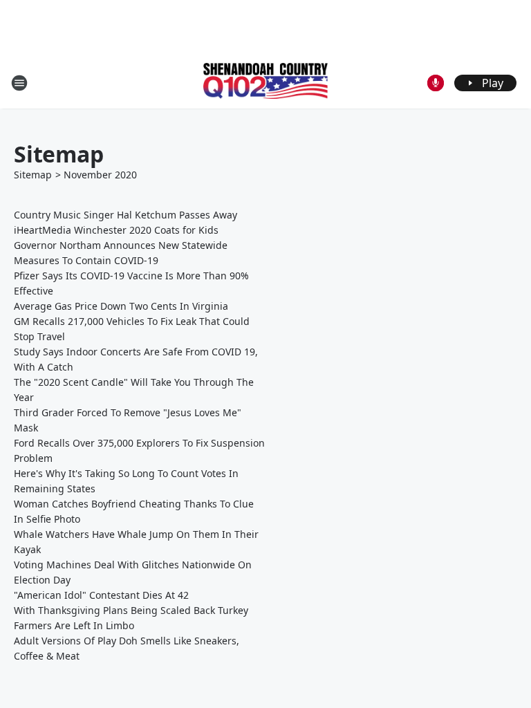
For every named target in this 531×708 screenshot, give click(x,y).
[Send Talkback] (435, 83)
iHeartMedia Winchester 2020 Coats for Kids (116, 229)
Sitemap (33, 174)
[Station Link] (265, 82)
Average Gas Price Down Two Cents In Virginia (121, 306)
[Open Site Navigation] (19, 83)
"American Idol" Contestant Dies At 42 (101, 595)
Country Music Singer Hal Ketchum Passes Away (125, 214)
